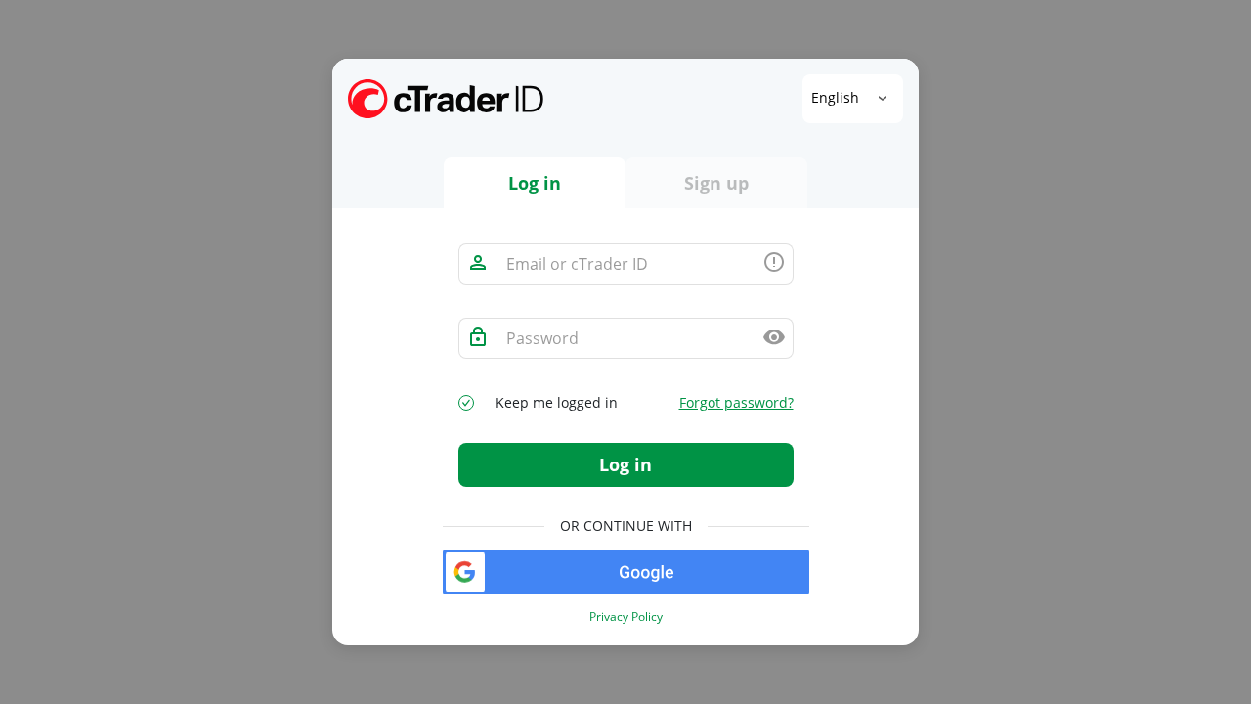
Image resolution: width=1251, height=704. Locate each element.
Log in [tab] (534, 183)
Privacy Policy (626, 617)
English (837, 97)
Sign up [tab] (716, 183)
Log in (625, 464)
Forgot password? (736, 403)
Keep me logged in (557, 403)
